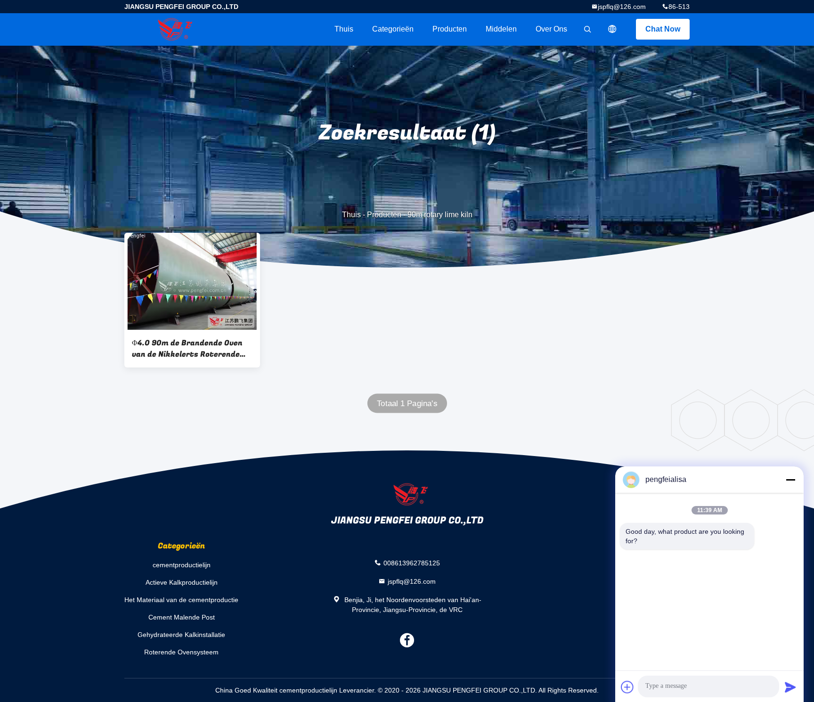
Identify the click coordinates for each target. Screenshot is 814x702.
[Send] (790, 687)
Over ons (551, 29)
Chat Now (662, 29)
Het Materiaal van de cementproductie (181, 600)
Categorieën (393, 29)
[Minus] (790, 479)
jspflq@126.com (622, 6)
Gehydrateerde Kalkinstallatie (181, 634)
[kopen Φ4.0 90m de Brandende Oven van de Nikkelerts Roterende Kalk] (192, 281)
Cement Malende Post (181, 617)
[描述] (612, 29)
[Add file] (627, 687)
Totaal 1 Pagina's (407, 403)
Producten (449, 29)
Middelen (501, 29)
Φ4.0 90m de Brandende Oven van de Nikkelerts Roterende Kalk (187, 348)
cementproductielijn (182, 565)
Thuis (343, 29)
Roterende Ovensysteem (181, 652)
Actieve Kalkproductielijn (182, 582)
